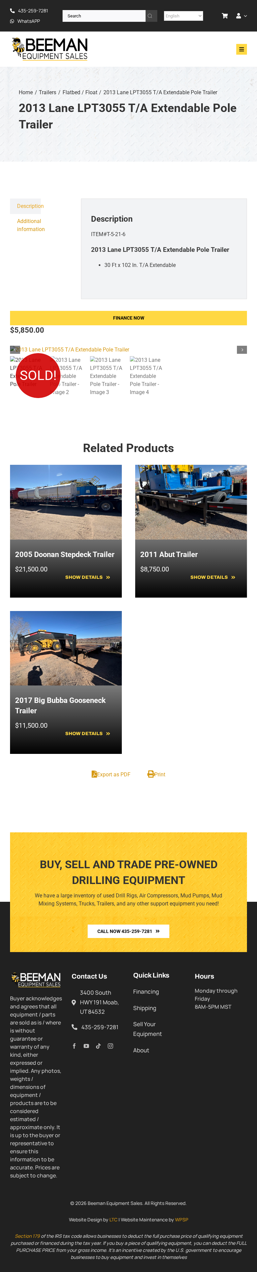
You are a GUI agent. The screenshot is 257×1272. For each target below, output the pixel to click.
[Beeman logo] (50, 39)
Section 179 (27, 1236)
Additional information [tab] (29, 225)
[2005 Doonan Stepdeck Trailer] (66, 468)
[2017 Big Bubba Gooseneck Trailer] (66, 615)
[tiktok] (98, 1046)
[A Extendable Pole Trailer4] (128, 350)
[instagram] (110, 1046)
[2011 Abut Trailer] (191, 468)
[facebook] (74, 1046)
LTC (113, 1219)
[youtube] (86, 1046)
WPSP (181, 1219)
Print (159, 774)
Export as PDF (114, 774)
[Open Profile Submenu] (244, 15)
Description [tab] (29, 206)
